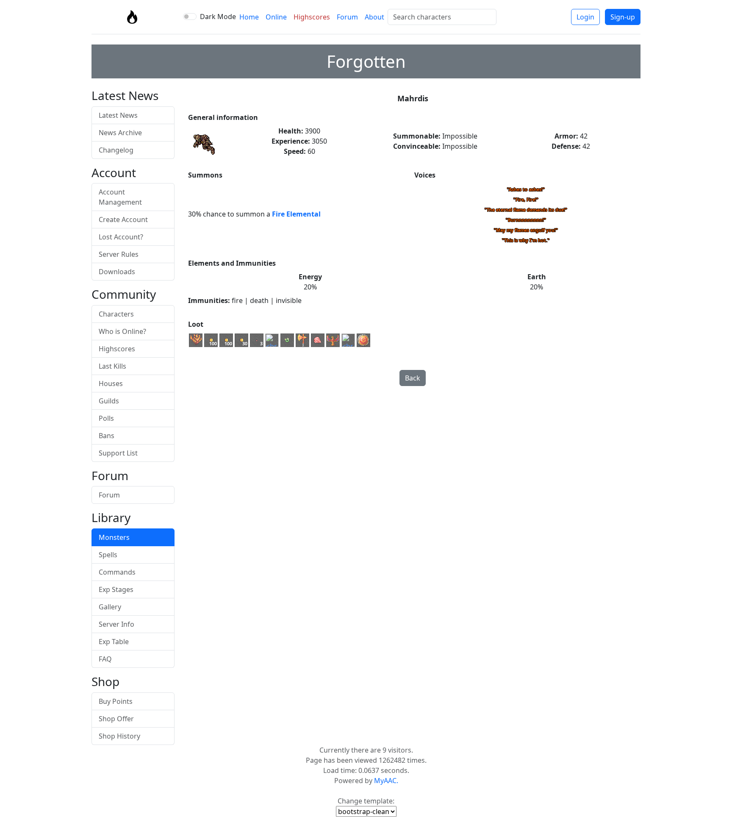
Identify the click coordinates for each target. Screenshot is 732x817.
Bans (106, 435)
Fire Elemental (296, 214)
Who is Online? (122, 331)
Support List (118, 453)
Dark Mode (218, 16)
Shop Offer (116, 718)
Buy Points (116, 701)
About (374, 17)
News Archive (120, 132)
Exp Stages (116, 589)
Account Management (120, 197)
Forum (347, 17)
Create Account (123, 219)
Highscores (312, 17)
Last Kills (112, 366)
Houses (111, 383)
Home (249, 17)
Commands (117, 572)
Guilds (109, 401)
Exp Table (114, 641)
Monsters (114, 537)
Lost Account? (121, 237)
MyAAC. (386, 780)
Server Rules (119, 254)
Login (585, 17)
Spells (108, 554)
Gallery (110, 606)
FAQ (105, 659)
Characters (116, 314)
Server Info (116, 624)
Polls (106, 418)
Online (276, 17)
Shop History (119, 736)
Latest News (118, 115)
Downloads (117, 271)
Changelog (116, 150)
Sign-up (622, 17)
